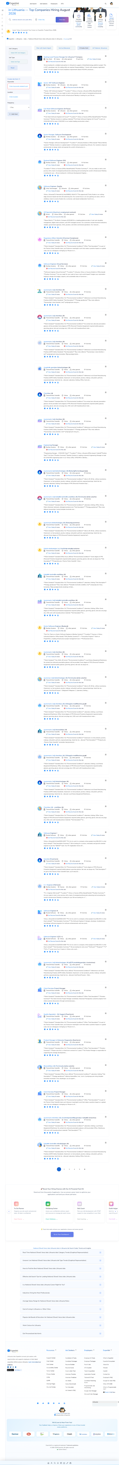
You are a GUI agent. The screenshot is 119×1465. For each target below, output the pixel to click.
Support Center (50, 1358)
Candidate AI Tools (70, 1358)
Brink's (48, 214)
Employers (54, 4)
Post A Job (87, 1364)
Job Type (12, 58)
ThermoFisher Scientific (53, 240)
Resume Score (69, 1368)
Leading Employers (89, 21)
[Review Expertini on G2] (29, 1434)
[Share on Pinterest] (21, 32)
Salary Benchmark (70, 1384)
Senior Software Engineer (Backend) (56, 626)
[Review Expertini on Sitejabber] (97, 1434)
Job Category (13, 49)
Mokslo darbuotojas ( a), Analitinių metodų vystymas (61, 549)
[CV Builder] (2, 29)
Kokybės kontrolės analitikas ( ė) (55, 574)
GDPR (48, 1380)
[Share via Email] (24, 32)
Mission (105, 1368)
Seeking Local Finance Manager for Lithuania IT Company (63, 57)
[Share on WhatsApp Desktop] (26, 32)
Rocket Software (51, 835)
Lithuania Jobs (60, 1415)
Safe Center (49, 1364)
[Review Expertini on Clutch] (69, 1434)
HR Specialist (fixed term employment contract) (60, 212)
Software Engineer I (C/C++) (53, 937)
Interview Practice (70, 1374)
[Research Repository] (2, 33)
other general (68, 59)
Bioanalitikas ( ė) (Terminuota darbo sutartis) (59, 1066)
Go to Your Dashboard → (62, 1234)
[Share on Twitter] (16, 32)
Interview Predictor (70, 1377)
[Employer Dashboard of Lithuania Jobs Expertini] (61, 1463)
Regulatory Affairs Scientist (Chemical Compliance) (61, 238)
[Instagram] (13, 1367)
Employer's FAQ (107, 1377)
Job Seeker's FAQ (70, 1390)
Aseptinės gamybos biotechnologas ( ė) (57, 367)
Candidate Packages (71, 1361)
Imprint (105, 1371)
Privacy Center (50, 1374)
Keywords (11, 82)
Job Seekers (43, 4)
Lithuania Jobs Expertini (14, 1356)
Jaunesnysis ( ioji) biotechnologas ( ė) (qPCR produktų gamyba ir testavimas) (69, 963)
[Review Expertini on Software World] (111, 1434)
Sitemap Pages (50, 1384)
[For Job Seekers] (2, 22)
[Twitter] (11, 1367)
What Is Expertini (108, 1358)
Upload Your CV (111, 19)
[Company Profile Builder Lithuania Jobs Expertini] (64, 1463)
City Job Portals (51, 1387)
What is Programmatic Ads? (109, 1388)
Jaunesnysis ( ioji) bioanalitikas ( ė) (55, 730)
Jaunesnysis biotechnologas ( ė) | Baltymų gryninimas (62, 523)
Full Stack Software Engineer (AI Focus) (57, 109)
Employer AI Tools (89, 1358)
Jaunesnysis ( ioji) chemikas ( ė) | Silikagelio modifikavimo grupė (65, 704)
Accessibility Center (52, 1368)
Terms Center (50, 1371)
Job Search (33, 4)
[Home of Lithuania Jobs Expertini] (48, 1463)
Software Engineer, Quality (53, 186)
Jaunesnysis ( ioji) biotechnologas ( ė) (56, 781)
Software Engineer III (51, 911)
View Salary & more (95, 59)
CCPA (48, 1377)
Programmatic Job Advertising (89, 1386)
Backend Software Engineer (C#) (55, 160)
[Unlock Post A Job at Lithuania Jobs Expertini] (67, 1463)
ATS (62, 4)
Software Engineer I (50, 833)
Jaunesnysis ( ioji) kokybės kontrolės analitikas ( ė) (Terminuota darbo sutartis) (70, 497)
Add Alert (14, 114)
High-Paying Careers (89, 25)
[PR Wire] (2, 36)
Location (10, 92)
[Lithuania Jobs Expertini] (15, 4)
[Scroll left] (9, 1211)
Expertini (106, 1350)
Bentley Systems (51, 85)
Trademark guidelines (72, 1445)
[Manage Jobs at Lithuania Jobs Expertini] (70, 1463)
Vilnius (66, 240)
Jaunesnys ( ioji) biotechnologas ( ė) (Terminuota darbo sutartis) (65, 678)
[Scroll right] (115, 1211)
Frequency (11, 103)
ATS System (87, 1368)
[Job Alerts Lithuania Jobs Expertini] (58, 1463)
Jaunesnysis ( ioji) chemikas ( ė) (54, 290)
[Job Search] (105, 3)
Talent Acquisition (89, 1371)
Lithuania (62, 85)
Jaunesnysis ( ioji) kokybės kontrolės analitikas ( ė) (60, 600)
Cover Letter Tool (70, 1371)
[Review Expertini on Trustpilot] (42, 1434)
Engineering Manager (51, 445)
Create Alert (84, 48)
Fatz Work (49, 59)
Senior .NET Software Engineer (54, 83)
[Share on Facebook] (13, 32)
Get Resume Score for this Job (57, 61)
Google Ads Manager (90, 1391)
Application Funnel (89, 1374)
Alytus (58, 59)
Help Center (49, 1361)
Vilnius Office (58, 214)
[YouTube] (15, 1367)
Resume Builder (70, 1364)
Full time (85, 85)
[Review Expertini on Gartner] (15, 1434)
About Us (106, 1364)
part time (80, 59)
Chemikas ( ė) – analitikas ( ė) (53, 807)
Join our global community (78, 25)
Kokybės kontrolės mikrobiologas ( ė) (56, 1144)
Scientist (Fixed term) (51, 859)
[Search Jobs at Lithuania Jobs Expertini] (55, 1463)
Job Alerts (68, 1381)
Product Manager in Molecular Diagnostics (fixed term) (62, 1040)
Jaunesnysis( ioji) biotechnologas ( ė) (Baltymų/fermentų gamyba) (66, 471)
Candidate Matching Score (90, 1381)
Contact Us (106, 1374)
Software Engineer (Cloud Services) (56, 264)
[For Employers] (2, 25)
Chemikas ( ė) (48, 393)
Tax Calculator (69, 1387)
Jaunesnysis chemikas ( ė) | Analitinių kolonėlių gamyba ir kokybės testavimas (70, 1118)
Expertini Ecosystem (109, 1361)
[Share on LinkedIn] (19, 32)
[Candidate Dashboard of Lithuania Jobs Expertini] (52, 1463)
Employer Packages (90, 1361)
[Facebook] (8, 1367)
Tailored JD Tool (89, 1377)
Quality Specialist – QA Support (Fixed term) (59, 1014)
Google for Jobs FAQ (109, 1381)
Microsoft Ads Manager (91, 1394)
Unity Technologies (51, 188)
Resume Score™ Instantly (100, 25)
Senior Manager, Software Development (57, 135)
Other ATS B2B (107, 1384)
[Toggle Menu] (2, 10)
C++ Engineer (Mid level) (52, 885)
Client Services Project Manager (54, 988)
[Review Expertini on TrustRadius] (83, 1434)
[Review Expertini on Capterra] (56, 1434)
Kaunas (62, 887)
